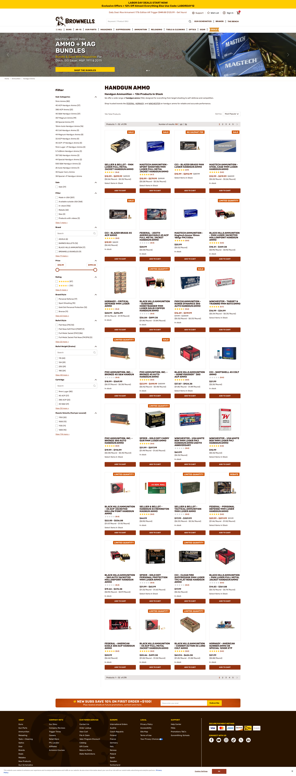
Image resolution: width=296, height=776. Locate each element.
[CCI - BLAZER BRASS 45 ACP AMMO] (120, 214)
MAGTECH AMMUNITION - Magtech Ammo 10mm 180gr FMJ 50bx (188, 235)
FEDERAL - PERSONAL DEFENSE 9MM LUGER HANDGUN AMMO (221, 508)
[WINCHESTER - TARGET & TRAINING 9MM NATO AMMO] (225, 282)
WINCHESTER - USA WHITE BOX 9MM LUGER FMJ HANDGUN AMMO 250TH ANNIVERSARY (189, 441)
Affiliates (53, 746)
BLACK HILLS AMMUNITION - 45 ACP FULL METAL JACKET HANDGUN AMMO (155, 645)
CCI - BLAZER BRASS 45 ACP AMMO (118, 234)
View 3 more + (62, 290)
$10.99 (61, 265)
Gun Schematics (25, 765)
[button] (228, 13)
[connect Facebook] (211, 740)
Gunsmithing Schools (180, 735)
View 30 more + (62, 408)
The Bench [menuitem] (233, 21)
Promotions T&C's (178, 732)
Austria (113, 728)
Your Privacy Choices (149, 739)
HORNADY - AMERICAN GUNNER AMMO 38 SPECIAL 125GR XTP (222, 645)
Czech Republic (117, 732)
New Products (24, 761)
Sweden (113, 761)
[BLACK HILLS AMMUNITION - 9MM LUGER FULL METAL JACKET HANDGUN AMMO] (225, 556)
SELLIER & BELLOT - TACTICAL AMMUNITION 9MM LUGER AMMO (187, 508)
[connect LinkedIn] (248, 740)
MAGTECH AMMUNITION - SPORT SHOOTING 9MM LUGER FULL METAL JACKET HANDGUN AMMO (154, 168)
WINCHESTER (154, 103)
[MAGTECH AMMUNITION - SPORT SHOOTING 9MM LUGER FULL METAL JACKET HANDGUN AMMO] (155, 146)
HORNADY (139, 103)
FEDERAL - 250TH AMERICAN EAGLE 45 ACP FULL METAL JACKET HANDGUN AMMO (154, 236)
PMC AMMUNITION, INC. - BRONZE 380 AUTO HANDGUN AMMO (119, 440)
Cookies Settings (201, 771)
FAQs (173, 728)
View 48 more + (62, 375)
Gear (20, 746)
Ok (219, 771)
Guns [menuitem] (69, 29)
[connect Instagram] (226, 740)
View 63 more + (62, 316)
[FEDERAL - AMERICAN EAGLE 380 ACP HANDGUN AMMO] (120, 624)
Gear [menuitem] (202, 29)
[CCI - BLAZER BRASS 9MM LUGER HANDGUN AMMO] (190, 146)
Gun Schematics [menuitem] (203, 21)
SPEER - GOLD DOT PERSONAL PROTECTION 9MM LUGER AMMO (153, 577)
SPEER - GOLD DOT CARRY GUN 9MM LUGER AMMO (154, 439)
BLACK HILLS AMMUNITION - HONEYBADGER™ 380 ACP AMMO (189, 374)
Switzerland (115, 765)
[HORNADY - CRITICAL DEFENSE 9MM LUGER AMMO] (120, 282)
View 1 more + (62, 223)
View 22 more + (62, 342)
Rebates (22, 757)
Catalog (82, 743)
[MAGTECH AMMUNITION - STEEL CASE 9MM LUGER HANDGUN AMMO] (225, 146)
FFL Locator (54, 743)
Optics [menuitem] (192, 29)
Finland (113, 735)
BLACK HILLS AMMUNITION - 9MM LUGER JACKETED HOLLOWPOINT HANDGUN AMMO (224, 236)
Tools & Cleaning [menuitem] (175, 29)
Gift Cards (83, 746)
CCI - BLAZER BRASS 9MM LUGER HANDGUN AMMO (189, 165)
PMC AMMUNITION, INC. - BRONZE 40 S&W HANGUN (119, 373)
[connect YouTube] (218, 740)
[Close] (292, 771)
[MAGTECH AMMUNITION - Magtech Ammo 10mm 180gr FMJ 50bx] (190, 214)
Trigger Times (55, 732)
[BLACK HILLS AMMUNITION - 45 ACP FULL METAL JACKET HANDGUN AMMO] (155, 624)
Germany (114, 743)
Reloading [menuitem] (156, 29)
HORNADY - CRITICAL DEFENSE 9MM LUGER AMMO (117, 303)
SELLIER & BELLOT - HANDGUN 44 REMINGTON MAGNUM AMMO (154, 508)
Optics (21, 743)
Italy (112, 746)
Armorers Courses (57, 750)
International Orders (119, 724)
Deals (20, 754)
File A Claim (84, 735)
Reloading (22, 735)
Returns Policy (85, 750)
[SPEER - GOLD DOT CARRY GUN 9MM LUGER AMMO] (155, 419)
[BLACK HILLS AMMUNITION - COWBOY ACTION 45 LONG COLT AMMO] (190, 624)
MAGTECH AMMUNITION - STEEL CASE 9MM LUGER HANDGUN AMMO (223, 166)
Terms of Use (145, 735)
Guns (20, 724)
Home (7, 79)
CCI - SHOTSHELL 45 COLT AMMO (224, 373)
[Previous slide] (8, 54)
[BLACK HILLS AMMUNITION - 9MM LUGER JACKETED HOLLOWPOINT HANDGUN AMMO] (225, 214)
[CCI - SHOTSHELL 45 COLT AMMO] (225, 353)
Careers (52, 735)
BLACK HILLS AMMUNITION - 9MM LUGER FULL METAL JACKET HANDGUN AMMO (224, 577)
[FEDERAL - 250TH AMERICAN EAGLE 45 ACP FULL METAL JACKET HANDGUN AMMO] (155, 214)
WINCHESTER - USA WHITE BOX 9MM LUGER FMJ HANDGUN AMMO (224, 440)
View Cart (83, 732)
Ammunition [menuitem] (140, 29)
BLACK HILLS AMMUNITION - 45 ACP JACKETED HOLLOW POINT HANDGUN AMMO (120, 510)
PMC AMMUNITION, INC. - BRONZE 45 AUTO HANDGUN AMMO (154, 374)
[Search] (190, 21)
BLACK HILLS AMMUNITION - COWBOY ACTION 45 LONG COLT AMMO (189, 645)
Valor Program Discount (89, 739)
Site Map (144, 732)
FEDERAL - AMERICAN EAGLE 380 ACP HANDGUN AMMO (120, 645)
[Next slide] (288, 54)
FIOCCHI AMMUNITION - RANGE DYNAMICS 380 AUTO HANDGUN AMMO (187, 303)
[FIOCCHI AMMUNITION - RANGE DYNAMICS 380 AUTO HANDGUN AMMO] (190, 282)
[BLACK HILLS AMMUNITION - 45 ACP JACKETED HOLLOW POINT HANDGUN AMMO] (120, 488)
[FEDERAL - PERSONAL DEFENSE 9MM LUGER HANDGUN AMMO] (225, 488)
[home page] (75, 21)
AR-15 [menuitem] (79, 29)
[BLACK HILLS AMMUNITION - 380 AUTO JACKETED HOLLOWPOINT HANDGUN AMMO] (120, 556)
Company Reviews (57, 728)
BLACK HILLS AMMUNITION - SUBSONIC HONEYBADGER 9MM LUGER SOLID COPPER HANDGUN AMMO (155, 306)
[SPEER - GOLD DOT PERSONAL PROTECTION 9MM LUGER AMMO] (155, 556)
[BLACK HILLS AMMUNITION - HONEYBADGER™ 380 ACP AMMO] (190, 353)
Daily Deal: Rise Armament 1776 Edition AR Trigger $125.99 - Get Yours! (148, 12)
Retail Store (54, 739)
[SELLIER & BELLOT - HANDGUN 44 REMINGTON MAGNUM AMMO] (155, 488)
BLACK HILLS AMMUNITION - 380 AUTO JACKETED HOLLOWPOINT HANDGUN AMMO (120, 578)
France (113, 739)
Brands (21, 750)
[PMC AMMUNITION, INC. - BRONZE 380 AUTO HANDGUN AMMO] (120, 419)
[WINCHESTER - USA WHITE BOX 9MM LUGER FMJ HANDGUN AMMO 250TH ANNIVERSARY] (190, 419)
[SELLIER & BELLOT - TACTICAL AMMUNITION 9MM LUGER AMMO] (190, 488)
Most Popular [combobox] (230, 114)
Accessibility (145, 728)
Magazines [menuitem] (106, 29)
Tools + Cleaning (25, 739)
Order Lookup (85, 728)
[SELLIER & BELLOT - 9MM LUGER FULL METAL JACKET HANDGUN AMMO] (120, 146)
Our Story (53, 724)
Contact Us (84, 724)
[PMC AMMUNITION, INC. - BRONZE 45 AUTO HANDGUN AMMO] (155, 353)
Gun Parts (22, 728)
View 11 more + (62, 256)
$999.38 (92, 265)
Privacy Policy (146, 724)
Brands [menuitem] (220, 21)
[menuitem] (60, 29)
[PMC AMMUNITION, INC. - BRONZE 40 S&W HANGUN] (120, 353)
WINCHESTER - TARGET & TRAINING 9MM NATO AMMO (224, 302)
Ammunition (16, 79)
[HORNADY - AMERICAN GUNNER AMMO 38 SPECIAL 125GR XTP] (225, 624)
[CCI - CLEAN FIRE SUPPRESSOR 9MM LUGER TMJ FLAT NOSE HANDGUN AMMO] (190, 556)
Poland (113, 754)
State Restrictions (87, 754)
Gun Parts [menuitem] (91, 29)
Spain (112, 757)
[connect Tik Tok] (233, 740)
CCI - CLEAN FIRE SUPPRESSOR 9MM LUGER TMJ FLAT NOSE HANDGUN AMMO (189, 578)
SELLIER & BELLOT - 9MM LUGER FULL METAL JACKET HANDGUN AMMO (119, 166)
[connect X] (241, 740)
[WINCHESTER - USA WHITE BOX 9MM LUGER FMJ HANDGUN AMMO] (225, 419)
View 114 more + (63, 434)
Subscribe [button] (214, 703)
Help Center (176, 724)
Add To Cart (120, 191)
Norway (113, 750)
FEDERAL (130, 103)
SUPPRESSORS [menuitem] (123, 29)
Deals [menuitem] (214, 29)
